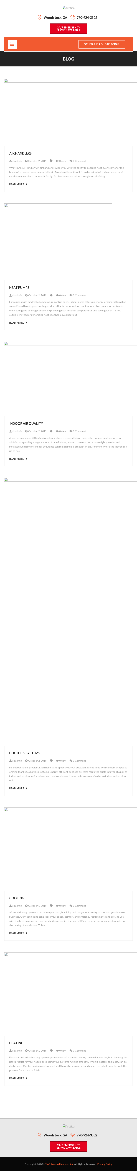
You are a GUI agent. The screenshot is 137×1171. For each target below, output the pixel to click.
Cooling (16, 898)
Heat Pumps (19, 288)
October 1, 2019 (37, 905)
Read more (17, 184)
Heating (16, 1043)
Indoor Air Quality (26, 423)
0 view (62, 160)
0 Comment (79, 160)
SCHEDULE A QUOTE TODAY (101, 44)
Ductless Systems (24, 753)
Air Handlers (20, 153)
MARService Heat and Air (59, 1164)
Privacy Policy (104, 1164)
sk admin (17, 160)
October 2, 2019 (37, 160)
